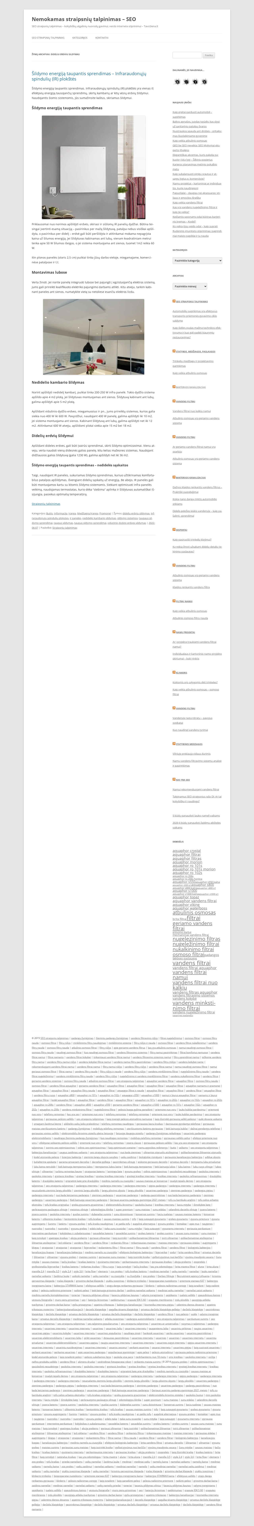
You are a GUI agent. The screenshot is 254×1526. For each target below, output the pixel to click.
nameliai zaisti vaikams (199, 1290)
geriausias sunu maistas (112, 1257)
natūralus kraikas (66, 1457)
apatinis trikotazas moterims (87, 1499)
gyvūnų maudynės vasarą (199, 1257)
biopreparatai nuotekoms (163, 1281)
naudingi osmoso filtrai (69, 1052)
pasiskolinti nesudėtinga (183, 1171)
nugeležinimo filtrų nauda (195, 1071)
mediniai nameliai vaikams (87, 1319)
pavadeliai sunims (126, 1233)
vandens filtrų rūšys (135, 1066)
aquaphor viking (186, 904)
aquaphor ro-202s (167, 1100)
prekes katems (146, 1233)
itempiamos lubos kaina (108, 1166)
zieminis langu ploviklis (86, 1190)
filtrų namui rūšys (112, 1066)
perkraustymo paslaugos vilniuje (49, 1209)
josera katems (208, 1209)
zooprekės (199, 1261)
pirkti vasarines (92, 1338)
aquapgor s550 (130, 1095)
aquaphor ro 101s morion (194, 869)
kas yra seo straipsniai (186, 1142)
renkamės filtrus (120, 1242)
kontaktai (182, 1223)
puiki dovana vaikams (210, 1119)
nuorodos (37, 1228)
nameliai (194, 1271)
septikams (171, 1295)
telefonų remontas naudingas (117, 1123)
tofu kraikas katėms (136, 1271)
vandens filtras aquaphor (195, 992)
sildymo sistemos (127, 518)
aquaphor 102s (192, 1104)
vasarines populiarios (109, 1333)
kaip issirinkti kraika (139, 1257)
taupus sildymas (63, 523)
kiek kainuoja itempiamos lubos (75, 1166)
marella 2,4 (38, 1271)
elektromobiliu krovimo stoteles (166, 1395)
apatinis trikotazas (104, 1304)
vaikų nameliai (93, 1461)
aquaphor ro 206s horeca (187, 879)
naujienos (207, 1223)
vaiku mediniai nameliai (163, 1466)
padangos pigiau (204, 1190)
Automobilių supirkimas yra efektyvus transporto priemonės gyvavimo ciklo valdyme (195, 315)
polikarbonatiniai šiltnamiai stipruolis (201, 1152)
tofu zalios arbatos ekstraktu (69, 1395)
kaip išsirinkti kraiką (182, 1452)
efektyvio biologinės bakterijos (136, 1252)
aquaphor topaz (186, 897)
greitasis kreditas (64, 1176)
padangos (211, 955)
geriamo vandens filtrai (192, 925)
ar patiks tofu (123, 1223)
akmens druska (86, 1361)
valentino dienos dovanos (190, 1304)
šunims (52, 1223)
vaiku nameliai (101, 1276)
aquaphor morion (187, 862)
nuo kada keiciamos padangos (72, 1195)
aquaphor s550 (184, 882)
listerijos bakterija (71, 1157)
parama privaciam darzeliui (74, 1162)
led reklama (64, 1242)
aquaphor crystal (187, 850)
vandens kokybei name (191, 1062)
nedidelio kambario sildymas (99, 518)
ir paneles (75, 518)
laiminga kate (114, 1171)
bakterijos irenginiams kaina (127, 1476)
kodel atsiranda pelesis (46, 1157)
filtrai (193, 918)
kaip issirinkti (120, 1238)
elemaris (103, 1271)
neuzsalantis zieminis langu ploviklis (51, 1190)
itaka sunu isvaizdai (115, 1228)
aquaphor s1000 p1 (208, 894)
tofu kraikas (94, 1219)
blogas (35, 1247)
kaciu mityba (184, 1204)
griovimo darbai (182, 932)
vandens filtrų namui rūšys (61, 1062)
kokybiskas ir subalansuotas (75, 1233)
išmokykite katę (202, 1204)
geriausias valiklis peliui (177, 1138)
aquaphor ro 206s (183, 876)
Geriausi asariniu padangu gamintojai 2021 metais (138, 1200)
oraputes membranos (160, 1300)
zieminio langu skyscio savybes (101, 1157)
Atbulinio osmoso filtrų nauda (190, 618)
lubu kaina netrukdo (45, 1166)
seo (175, 958)
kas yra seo (73, 1114)
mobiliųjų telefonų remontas (108, 1128)
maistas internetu (168, 1242)
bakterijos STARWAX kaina (68, 1285)
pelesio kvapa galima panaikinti (135, 1109)
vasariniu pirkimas (181, 1328)
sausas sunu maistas (187, 1233)
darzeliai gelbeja (101, 1162)
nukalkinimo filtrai (193, 949)
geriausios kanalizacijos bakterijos (183, 1157)
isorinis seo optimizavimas (60, 1147)
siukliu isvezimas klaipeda (76, 1471)
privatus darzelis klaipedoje (55, 1319)
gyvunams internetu (173, 1228)
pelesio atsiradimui (162, 1352)
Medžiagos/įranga (87, 513)
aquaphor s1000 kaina (186, 894)
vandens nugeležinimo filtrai (194, 1012)
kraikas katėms (86, 1261)
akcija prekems (78, 1238)
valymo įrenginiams (152, 1295)
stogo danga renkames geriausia (125, 1285)
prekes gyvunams (178, 1219)
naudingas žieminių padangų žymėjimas (76, 1138)
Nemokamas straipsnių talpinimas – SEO (84, 19)
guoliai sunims (81, 1214)
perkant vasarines (139, 1347)
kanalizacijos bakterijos (69, 1252)
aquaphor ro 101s (187, 865)
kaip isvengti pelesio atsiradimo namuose (129, 1119)
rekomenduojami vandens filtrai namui (53, 1066)
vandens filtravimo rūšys (144, 1038)
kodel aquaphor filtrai (63, 1100)
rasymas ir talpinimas (193, 1323)
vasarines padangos (183, 1015)
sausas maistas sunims (116, 1219)
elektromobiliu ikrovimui (119, 1204)
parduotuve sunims (197, 1319)
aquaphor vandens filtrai (195, 900)
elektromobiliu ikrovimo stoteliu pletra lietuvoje (87, 1133)
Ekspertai (181, 529)
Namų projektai (185, 632)
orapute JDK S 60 (136, 1300)
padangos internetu (87, 1185)
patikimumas (118, 1300)
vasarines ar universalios (165, 1323)
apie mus (194, 1223)
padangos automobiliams (140, 1319)
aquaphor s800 (202, 885)
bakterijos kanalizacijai (44, 1152)
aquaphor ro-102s (109, 1095)
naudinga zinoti (132, 1333)
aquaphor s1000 (185, 891)
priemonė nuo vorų (162, 1114)
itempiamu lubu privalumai (205, 1162)
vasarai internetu (161, 1347)
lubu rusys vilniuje (203, 1166)
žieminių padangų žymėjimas (112, 1038)
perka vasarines (175, 1333)
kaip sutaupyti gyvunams (152, 1219)
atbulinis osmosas (194, 912)
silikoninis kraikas (52, 1219)
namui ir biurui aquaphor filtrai (179, 1095)
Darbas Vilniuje (166, 1276)
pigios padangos (158, 1185)
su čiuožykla (133, 1276)
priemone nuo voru (165, 1109)
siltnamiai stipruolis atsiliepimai (160, 1152)
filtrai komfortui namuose (194, 1052)
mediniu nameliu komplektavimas (50, 1295)
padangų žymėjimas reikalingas (163, 1133)
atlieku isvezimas (114, 1319)
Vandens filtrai (185, 401)
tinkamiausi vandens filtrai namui (111, 1057)
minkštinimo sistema (120, 1043)
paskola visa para (123, 1357)
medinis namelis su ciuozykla (118, 1181)
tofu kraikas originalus (57, 1204)
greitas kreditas (85, 1176)
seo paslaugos (187, 958)
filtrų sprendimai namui (186, 1057)
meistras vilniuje (79, 1209)
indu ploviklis (182, 1300)
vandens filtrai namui (190, 974)
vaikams (183, 1147)
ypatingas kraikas (58, 1238)
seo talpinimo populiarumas (103, 1323)
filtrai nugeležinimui (171, 1038)
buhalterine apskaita (45, 1162)
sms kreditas (176, 1357)
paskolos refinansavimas (193, 1176)
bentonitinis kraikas (75, 1219)
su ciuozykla (117, 1276)
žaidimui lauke (61, 1276)
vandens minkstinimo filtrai (194, 1005)
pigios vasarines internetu (202, 1342)
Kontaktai (101, 37)
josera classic (133, 1142)
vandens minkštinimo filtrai (163, 1071)
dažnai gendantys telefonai (205, 1128)
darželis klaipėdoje (192, 1309)
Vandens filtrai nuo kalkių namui (192, 411)
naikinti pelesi (81, 1290)
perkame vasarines (64, 1352)
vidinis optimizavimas (155, 1171)
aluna (201, 1266)
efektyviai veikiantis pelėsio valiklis (58, 1142)
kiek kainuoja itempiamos (138, 1166)
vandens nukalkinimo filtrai (185, 1076)
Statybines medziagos (189, 744)
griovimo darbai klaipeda (89, 1281)
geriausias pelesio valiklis (158, 1142)
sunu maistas (142, 1209)
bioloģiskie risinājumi (150, 1157)
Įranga (72, 513)
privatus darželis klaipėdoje (84, 1314)
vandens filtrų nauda (86, 1071)
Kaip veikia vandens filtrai (188, 202)
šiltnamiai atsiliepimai (44, 1242)
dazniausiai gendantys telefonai (182, 1123)
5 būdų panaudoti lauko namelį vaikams (196, 815)
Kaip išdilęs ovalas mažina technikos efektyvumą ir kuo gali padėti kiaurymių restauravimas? (197, 332)
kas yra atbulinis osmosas (162, 1047)
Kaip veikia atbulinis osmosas (190, 140)
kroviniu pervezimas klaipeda (127, 1471)
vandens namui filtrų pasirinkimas (132, 1062)
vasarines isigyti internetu (171, 1342)
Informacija (60, 513)
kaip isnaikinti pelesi (71, 1357)
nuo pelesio (182, 1314)
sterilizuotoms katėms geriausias (145, 1128)
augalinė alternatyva (144, 1223)
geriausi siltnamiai (100, 1238)
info (134, 1219)
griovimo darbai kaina (58, 1304)
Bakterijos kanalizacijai (191, 387)
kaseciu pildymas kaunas (125, 1295)
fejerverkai (90, 1247)
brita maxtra (110, 1457)
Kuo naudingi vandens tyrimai (190, 730)
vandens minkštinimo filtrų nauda (74, 1076)
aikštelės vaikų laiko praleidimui (81, 1123)
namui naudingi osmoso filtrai (195, 1047)
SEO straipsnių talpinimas (48, 37)
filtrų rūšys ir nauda (144, 1043)
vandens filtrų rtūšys (164, 1062)
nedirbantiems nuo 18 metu (151, 1357)
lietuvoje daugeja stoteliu (129, 1133)
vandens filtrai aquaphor (195, 967)
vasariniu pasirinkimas (199, 1333)
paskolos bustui (143, 1204)
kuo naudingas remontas (114, 1138)
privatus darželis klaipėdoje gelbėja (160, 1309)
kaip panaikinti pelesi (128, 1480)
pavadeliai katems (103, 1233)
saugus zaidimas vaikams (73, 1152)
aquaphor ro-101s (87, 1095)
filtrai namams (56, 1057)
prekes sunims (165, 1233)
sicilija (211, 1357)
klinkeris (150, 1285)
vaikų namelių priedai (109, 1485)
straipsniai (47, 1247)
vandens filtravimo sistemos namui (152, 1057)
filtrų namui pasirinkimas (163, 1052)
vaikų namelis (179, 1271)
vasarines (97, 1328)
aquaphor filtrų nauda (83, 1090)
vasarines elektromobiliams (47, 1338)
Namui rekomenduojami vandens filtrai (196, 789)
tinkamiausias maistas (143, 1242)
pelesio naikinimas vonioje (171, 1285)
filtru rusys (108, 1266)
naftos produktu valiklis (44, 1361)
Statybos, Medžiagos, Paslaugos (195, 351)
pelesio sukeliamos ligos (97, 1357)
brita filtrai (180, 919)
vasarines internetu (55, 1328)
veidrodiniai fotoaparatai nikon (114, 1361)
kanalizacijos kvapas (43, 1252)
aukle (194, 1314)
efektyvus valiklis (95, 1285)
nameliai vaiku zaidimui (191, 1466)
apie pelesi (143, 1352)
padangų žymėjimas (82, 1038)
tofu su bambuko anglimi (181, 1200)
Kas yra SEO (183, 779)
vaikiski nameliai (81, 1276)
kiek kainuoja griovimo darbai (108, 1290)
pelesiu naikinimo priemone (56, 1290)
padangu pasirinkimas (153, 1195)
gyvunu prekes (133, 1171)
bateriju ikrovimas (98, 1300)
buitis (173, 1147)
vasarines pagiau (88, 1342)
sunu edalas (159, 1209)
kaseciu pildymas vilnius (96, 1295)
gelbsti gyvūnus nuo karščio (167, 1257)
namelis (143, 1466)
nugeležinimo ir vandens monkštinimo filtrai (144, 1076)
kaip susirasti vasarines (207, 1347)
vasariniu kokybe (61, 1333)
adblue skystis (212, 1157)
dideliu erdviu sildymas (136, 513)
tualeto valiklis (187, 1295)
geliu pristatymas (81, 1304)
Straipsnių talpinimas (64, 527)
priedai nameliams (72, 1461)
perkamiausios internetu (135, 1261)
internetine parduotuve (44, 1233)
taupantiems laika (158, 1328)
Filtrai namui (184, 601)
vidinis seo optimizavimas (92, 1147)
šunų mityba (185, 1447)
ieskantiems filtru (107, 1247)
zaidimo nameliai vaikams (141, 1290)
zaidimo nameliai (41, 1485)
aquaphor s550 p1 (182, 885)
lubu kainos (184, 1166)
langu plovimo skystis (113, 1190)
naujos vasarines (203, 1328)
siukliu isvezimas (115, 1281)
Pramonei (105, 513)
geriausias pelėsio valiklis (60, 1119)
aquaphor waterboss (190, 908)
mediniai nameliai (159, 1271)
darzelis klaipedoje (96, 1309)
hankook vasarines (153, 1333)
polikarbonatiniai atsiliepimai (196, 1238)
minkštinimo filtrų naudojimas (89, 1043)
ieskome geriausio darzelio (152, 1162)
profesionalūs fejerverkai (45, 1266)
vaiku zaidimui (128, 1157)
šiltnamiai (39, 1257)
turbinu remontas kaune (68, 1171)
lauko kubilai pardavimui (192, 1109)
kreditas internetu (167, 1176)
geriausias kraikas (162, 1261)
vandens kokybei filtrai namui (95, 1062)
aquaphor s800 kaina (185, 888)
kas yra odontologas (161, 1266)
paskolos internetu (209, 1171)
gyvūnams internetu (109, 1261)
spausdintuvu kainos (209, 1295)
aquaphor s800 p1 (206, 888)
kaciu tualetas (165, 1214)
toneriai (75, 1295)
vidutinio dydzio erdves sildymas (127, 523)
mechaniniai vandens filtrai (191, 935)
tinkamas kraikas (90, 1266)
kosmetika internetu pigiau (159, 1304)
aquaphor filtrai (187, 854)
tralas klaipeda (65, 1281)
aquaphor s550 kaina (207, 882)
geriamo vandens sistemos (47, 1081)
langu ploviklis (135, 1190)
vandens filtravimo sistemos (194, 995)
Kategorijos (80, 37)
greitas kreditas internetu (110, 1176)
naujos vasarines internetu (115, 1342)
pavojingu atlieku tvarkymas (79, 1495)
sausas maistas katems (188, 1214)
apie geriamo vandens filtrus (129, 1047)
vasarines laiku (114, 1328)
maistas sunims (87, 1257)
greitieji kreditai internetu (141, 1176)
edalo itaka (96, 1228)
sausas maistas (50, 1261)
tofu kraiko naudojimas (100, 1223)
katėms (63, 1223)
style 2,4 (66, 1271)
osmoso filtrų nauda (58, 1047)
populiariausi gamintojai (121, 1352)
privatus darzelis (179, 1162)
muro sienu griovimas (67, 1300)
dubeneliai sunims (101, 1214)
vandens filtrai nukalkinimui (191, 1043)
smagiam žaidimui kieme (47, 1123)
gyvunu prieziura (199, 1219)
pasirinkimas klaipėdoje (79, 1504)
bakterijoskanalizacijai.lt (70, 1309)
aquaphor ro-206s (44, 1104)
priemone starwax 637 (192, 1281)
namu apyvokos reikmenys (153, 1147)
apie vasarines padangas (92, 1352)
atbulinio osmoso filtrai (84, 1047)
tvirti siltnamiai (170, 1238)
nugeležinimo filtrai (196, 943)
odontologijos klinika (102, 1209)
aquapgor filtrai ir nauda (130, 1090)
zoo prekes (117, 1271)
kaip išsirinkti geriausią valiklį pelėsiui (175, 1119)
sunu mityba (135, 1228)
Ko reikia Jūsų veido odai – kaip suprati (195, 226)
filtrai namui (65, 1071)
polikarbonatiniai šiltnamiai (144, 1238)
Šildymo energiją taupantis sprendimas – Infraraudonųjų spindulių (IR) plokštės (89, 75)
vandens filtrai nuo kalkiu (195, 985)
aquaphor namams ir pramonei (203, 1085)
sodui (173, 1252)
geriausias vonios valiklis (45, 1133)
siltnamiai (47, 1171)
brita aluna (212, 1266)
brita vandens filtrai (189, 1252)
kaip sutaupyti (152, 1228)
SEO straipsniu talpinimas (192, 301)
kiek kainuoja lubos (165, 1166)
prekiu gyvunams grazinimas (87, 1204)
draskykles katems (52, 1181)
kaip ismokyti (39, 1238)
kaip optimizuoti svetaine (122, 1147)
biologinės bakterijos (199, 1247)
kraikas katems (70, 1266)
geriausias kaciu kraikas (150, 1123)
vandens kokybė (185, 998)
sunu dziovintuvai (123, 1214)
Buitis (49, 513)
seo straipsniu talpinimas (130, 1081)
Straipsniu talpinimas (46, 504)
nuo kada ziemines (130, 1152)
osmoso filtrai (188, 954)
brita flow (90, 1271)
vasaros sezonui (118, 1347)
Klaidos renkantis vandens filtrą (191, 587)
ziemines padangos (181, 1190)
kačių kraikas (69, 1261)
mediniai (127, 1461)
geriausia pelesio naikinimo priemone (196, 1352)
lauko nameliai (209, 1271)
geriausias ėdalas (190, 1242)
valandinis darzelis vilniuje (182, 1209)
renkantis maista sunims (147, 1361)
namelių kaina (160, 1461)
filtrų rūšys (65, 1043)
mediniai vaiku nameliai (171, 1290)
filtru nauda (142, 1247)
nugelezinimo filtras (196, 938)
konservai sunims (145, 1214)
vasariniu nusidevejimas (69, 1347)
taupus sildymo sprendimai (90, 523)
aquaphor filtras (187, 858)
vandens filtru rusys (44, 1095)
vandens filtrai (192, 963)
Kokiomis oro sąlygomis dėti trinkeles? (195, 682)
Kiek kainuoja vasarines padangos (88, 1200)
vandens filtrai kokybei (78, 1057)
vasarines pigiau (41, 1333)
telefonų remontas (54, 1114)
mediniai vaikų (142, 1461)
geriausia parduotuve (199, 1228)
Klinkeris (181, 672)
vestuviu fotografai (42, 1300)
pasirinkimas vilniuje (124, 1162)
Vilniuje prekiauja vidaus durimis (192, 753)
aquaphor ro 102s (187, 872)
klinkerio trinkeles (136, 1281)
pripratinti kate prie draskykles (82, 1181)
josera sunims (39, 1214)
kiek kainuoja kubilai (177, 1128)
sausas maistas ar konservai (151, 1181)
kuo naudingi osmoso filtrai (99, 1052)
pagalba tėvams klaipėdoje (123, 1309)
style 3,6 (78, 1271)
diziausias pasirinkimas (116, 1338)
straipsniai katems (95, 1171)
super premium (124, 1209)
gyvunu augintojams (55, 1414)
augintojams (209, 1242)
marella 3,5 (53, 1271)
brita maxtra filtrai (185, 1266)
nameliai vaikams (41, 1276)
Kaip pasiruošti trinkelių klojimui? (192, 539)
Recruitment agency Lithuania (193, 1276)
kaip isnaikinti (196, 1285)
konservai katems (52, 1409)
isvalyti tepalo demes (181, 1181)
